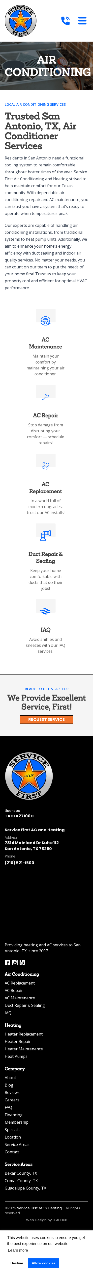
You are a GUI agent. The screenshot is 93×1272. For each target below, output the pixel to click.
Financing (14, 1114)
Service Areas (17, 1144)
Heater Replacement (24, 1034)
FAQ (8, 1107)
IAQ (8, 1012)
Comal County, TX (21, 1180)
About (10, 1077)
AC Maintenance (20, 998)
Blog (9, 1085)
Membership (17, 1122)
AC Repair (14, 990)
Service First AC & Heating (39, 1208)
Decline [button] (16, 1263)
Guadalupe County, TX (25, 1188)
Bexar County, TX (21, 1173)
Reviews (12, 1092)
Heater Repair (18, 1041)
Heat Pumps (16, 1056)
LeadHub (60, 1220)
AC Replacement (20, 983)
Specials (12, 1129)
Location (13, 1137)
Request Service (46, 719)
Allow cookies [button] (44, 1263)
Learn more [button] (18, 1250)
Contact (12, 1152)
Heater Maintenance (24, 1049)
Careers (12, 1100)
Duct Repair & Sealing (25, 1005)
